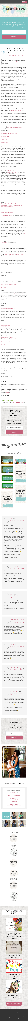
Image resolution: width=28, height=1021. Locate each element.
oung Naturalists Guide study (7, 215)
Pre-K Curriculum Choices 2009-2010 (21, 480)
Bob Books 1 (3, 343)
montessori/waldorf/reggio (14, 799)
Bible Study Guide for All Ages (19, 293)
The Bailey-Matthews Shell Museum (10, 446)
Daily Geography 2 (4, 244)
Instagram (13, 783)
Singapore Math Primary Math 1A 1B (8, 308)
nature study (14, 802)
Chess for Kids (3, 287)
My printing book (14, 338)
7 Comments (20, 55)
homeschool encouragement (14, 796)
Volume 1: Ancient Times (9, 254)
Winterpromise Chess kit (5, 289)
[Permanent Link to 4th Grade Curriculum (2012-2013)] (7, 480)
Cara (11, 518)
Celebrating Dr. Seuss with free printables (14, 976)
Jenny (11, 594)
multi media (14, 801)
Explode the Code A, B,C (5, 341)
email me (7, 392)
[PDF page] (7, 400)
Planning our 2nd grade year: (8, 461)
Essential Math (4, 310)
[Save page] (3, 400)
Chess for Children (4, 286)
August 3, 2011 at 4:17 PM (17, 568)
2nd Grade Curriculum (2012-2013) (9, 470)
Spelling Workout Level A (12, 172)
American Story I (4, 242)
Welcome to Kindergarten (9, 486)
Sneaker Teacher (14, 567)
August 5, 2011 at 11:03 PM (17, 646)
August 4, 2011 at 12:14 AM (17, 622)
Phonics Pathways (4, 344)
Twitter (18, 1012)
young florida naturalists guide (14, 805)
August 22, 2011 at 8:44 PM (17, 669)
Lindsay (12, 644)
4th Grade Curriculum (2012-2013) (8, 478)
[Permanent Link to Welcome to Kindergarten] (7, 488)
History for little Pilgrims (5, 325)
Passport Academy (14, 9)
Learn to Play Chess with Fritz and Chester (8, 284)
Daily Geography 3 (13, 244)
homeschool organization (14, 795)
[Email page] (12, 400)
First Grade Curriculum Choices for (21, 499)
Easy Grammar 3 (4, 142)
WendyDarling (14, 691)
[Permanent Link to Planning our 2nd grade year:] (7, 463)
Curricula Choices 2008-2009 (8, 505)
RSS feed (18, 61)
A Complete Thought (16, 668)
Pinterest (6, 783)
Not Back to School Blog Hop (16, 110)
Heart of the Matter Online (6, 112)
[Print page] (16, 400)
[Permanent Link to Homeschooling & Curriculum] (20, 463)
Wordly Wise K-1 (4, 340)
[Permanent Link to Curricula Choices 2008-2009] (7, 508)
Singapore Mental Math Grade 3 (7, 206)
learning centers (14, 798)
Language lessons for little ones (7, 337)
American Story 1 (4, 326)
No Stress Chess (4, 283)
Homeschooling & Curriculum (21, 461)
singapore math (14, 804)
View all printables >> (14, 1003)
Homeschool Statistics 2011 (18, 445)
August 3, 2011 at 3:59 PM (17, 520)
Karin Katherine (9, 1017)
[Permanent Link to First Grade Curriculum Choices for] (20, 502)
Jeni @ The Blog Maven (16, 1018)
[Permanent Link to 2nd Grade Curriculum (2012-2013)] (7, 473)
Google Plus (20, 783)
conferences (14, 792)
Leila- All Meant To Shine (17, 619)
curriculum (14, 793)
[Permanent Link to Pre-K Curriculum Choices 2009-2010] (20, 482)
